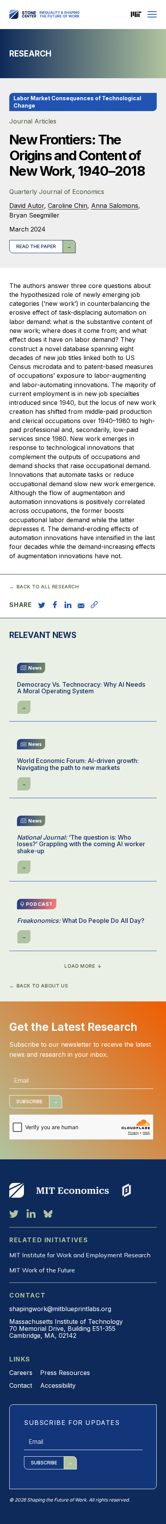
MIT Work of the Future (42, 1270)
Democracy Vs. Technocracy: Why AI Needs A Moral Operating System (81, 688)
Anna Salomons (114, 205)
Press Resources (65, 1372)
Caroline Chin (67, 205)
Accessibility (58, 1385)
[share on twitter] (41, 604)
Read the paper (36, 246)
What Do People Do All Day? (80, 920)
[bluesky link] (48, 1213)
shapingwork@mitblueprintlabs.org (60, 1309)
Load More (79, 966)
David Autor (26, 205)
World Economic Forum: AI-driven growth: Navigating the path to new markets (78, 764)
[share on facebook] (54, 604)
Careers (20, 1372)
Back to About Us (42, 986)
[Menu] (152, 14)
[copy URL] (94, 604)
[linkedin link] (31, 1213)
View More (16, 1190)
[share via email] (81, 604)
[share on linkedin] (67, 604)
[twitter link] (14, 1213)
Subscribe (29, 1101)
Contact (20, 1385)
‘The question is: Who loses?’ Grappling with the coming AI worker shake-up (81, 844)
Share (20, 605)
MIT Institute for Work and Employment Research (80, 1255)
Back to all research (48, 587)
